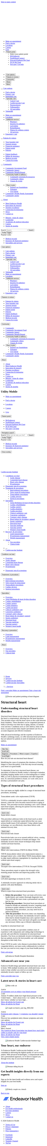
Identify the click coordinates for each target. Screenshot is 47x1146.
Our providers (15, 542)
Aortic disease (15, 478)
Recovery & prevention (13, 532)
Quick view (5, 813)
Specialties (9, 501)
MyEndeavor (15, 56)
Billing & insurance (12, 156)
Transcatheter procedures (19, 494)
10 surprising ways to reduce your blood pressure (18, 992)
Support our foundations (18, 187)
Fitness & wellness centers (19, 130)
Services (8, 678)
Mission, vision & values (14, 218)
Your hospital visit (11, 142)
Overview (9, 558)
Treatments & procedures (14, 488)
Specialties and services (13, 243)
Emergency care (11, 134)
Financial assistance (12, 146)
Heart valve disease (17, 482)
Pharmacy (13, 122)
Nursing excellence (12, 208)
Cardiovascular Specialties (14, 683)
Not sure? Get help (17, 64)
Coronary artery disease (18, 517)
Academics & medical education (17, 222)
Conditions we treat (12, 476)
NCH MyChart (15, 62)
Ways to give (10, 185)
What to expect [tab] (25, 754)
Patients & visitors (12, 77)
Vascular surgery (16, 528)
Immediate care (10, 96)
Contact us (9, 214)
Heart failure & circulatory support (22, 519)
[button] (5, 1093)
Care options (10, 75)
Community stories (12, 196)
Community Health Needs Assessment (19, 194)
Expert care (12, 1002)
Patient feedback (11, 154)
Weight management (17, 538)
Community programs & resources (22, 177)
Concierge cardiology (18, 515)
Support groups (11, 144)
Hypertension (15, 484)
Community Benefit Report (15, 172)
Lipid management (17, 534)
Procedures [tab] (14, 754)
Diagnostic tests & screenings (16, 486)
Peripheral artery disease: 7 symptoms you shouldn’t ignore (22, 1014)
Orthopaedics (15, 107)
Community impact (12, 170)
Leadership (9, 220)
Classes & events (11, 160)
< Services (9, 687)
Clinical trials (15, 544)
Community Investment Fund (16, 168)
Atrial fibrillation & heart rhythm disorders (25, 503)
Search (3, 230)
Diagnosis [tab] (5, 754)
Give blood (14, 191)
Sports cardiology (16, 521)
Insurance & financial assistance (16, 241)
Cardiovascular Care (17, 103)
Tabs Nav (5, 749)
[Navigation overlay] (6, 548)
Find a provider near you (10, 976)
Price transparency (12, 1131)
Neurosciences (15, 105)
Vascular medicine (16, 525)
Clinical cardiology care (18, 513)
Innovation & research (13, 206)
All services (14, 132)
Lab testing (14, 126)
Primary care (10, 94)
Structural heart (15, 523)
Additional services (12, 119)
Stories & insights (11, 226)
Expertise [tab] (34, 754)
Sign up (4, 1085)
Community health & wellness (16, 175)
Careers (8, 47)
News (7, 212)
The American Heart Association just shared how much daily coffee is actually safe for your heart (23, 1032)
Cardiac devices (15, 496)
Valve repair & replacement (20, 492)
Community (10, 79)
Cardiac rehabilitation (17, 505)
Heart (10, 1004)
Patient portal (10, 52)
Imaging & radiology (17, 124)
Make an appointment (13, 41)
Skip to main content (8, 2)
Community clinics (17, 179)
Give (7, 50)
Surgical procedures (17, 499)
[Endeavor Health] (23, 70)
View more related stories (10, 1037)
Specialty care (11, 99)
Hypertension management (19, 536)
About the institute (7, 1063)
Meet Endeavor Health (13, 203)
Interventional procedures (19, 490)
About (8, 82)
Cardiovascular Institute (9, 472)
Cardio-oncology (16, 511)
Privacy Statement (11, 1127)
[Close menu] (2, 138)
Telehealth (9, 111)
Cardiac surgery (15, 507)
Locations (9, 45)
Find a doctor (10, 43)
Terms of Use (10, 1125)
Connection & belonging (14, 210)
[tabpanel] (23, 769)
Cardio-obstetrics (16, 509)
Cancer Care (14, 101)
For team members (12, 1111)
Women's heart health (17, 530)
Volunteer (13, 189)
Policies (8, 150)
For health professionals (14, 1109)
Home (7, 676)
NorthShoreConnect (17, 58)
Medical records (11, 158)
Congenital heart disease (18, 480)
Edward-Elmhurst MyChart (20, 60)
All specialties (15, 109)
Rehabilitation (15, 128)
